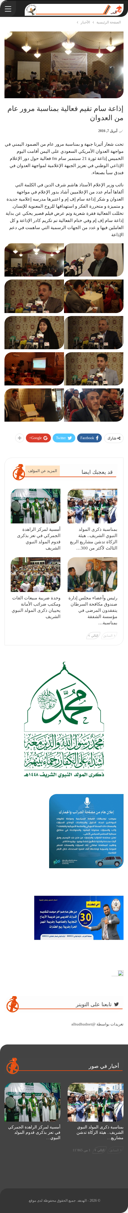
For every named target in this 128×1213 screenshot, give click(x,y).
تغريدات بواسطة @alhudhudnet (97, 1024)
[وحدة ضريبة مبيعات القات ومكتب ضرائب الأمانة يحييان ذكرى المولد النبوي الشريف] (35, 574)
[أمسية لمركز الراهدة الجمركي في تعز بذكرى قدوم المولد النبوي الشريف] (35, 506)
